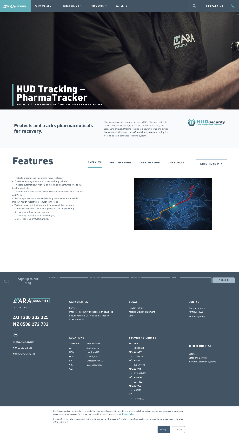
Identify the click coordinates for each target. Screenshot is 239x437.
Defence (193, 353)
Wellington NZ (93, 356)
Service (73, 307)
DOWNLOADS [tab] (176, 162)
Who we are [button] (43, 6)
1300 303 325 (34, 317)
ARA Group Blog (197, 316)
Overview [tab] (95, 162)
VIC (71, 365)
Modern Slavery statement (142, 311)
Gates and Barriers (198, 357)
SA (70, 360)
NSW (71, 352)
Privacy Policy (128, 414)
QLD (71, 356)
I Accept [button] (163, 429)
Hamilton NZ (92, 352)
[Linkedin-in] (15, 334)
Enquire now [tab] (209, 163)
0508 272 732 (34, 324)
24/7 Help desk (196, 312)
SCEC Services (76, 319)
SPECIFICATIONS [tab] (121, 162)
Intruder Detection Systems (202, 361)
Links (132, 315)
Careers (121, 6)
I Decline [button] (178, 429)
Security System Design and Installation (89, 315)
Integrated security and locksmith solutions (91, 311)
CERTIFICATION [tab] (149, 162)
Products (97, 6)
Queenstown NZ (94, 365)
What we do (71, 6)
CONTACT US (214, 6)
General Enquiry (197, 308)
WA (71, 369)
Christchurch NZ (94, 360)
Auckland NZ (93, 348)
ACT (71, 348)
